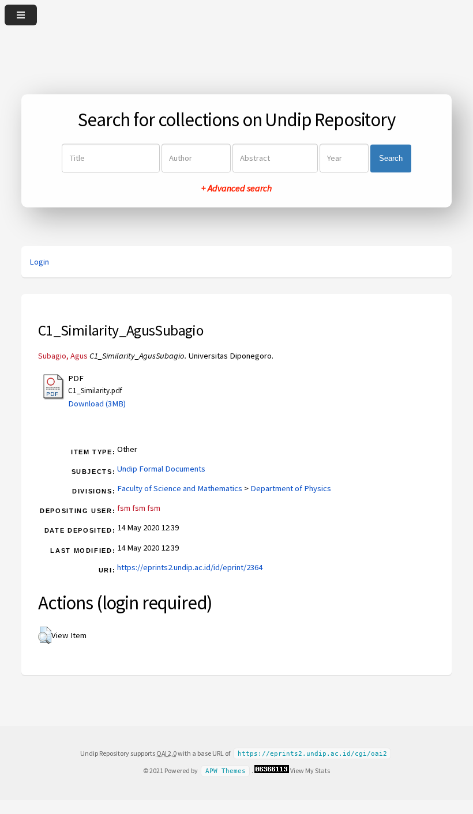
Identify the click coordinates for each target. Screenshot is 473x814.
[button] (44, 635)
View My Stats (310, 770)
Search (391, 158)
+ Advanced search (236, 188)
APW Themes (225, 771)
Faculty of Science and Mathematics (179, 488)
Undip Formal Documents (161, 468)
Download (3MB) (97, 403)
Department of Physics (290, 488)
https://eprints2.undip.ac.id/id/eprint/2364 (189, 567)
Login (39, 262)
